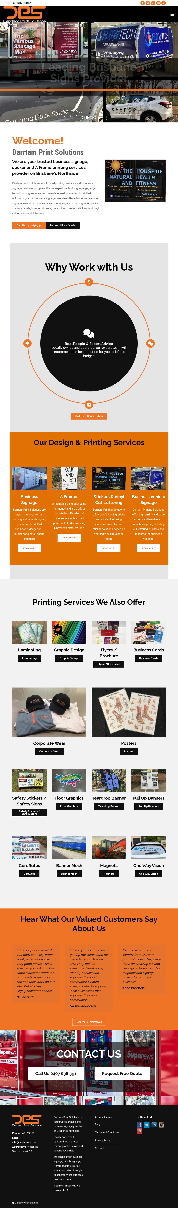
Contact (99, 1148)
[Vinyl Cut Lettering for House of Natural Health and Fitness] (135, 181)
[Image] (29, 478)
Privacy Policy (102, 1140)
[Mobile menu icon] (172, 14)
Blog (97, 1124)
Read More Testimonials (89, 1022)
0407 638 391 (28, 1133)
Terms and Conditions (107, 1132)
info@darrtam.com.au (24, 1142)
